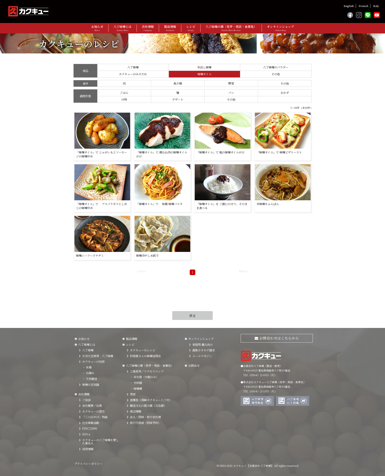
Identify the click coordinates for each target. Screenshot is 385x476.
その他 (276, 74)
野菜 (231, 83)
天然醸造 (89, 379)
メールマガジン (202, 356)
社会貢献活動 (90, 423)
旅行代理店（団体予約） (145, 423)
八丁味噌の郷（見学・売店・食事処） (231, 28)
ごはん (124, 92)
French (363, 6)
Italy (376, 6)
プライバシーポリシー (88, 463)
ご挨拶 (86, 400)
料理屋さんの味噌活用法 (145, 356)
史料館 (136, 383)
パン (231, 92)
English (349, 6)
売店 (133, 394)
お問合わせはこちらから (278, 338)
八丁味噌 (133, 67)
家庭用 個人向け (202, 344)
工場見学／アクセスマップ (146, 371)
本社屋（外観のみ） (144, 377)
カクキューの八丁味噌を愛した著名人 (100, 441)
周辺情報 (135, 411)
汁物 (124, 99)
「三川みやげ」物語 (94, 417)
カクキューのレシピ (142, 350)
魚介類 (177, 83)
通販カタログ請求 (203, 350)
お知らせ (97, 28)
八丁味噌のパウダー (275, 67)
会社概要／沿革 (92, 405)
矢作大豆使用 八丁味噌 (97, 356)
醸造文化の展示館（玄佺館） (148, 405)
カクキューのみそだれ (133, 74)
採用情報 (87, 449)
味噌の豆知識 (90, 384)
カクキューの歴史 (93, 411)
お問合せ (194, 365)
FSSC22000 (89, 428)
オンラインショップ (280, 28)
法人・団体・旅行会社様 (145, 417)
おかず (285, 92)
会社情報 (148, 28)
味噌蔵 (136, 388)
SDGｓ (86, 434)
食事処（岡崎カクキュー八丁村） (151, 400)
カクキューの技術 (93, 361)
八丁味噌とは (122, 28)
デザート (177, 99)
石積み (88, 373)
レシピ (190, 28)
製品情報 (170, 28)
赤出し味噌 (204, 67)
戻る (192, 315)
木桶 (86, 367)
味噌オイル (204, 74)
